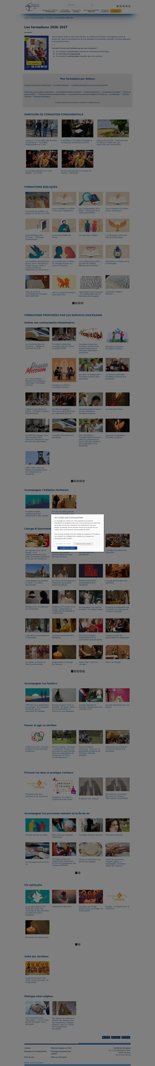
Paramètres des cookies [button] (63, 544)
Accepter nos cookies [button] (67, 548)
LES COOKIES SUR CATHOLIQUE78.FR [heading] (68, 518)
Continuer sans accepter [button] (83, 544)
